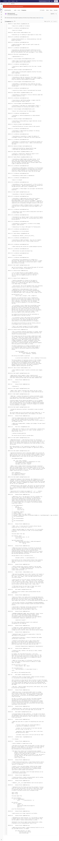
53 (6, 80)
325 (6, 377)
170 (6, 208)
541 (6, 613)
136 (6, 171)
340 (6, 393)
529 (6, 600)
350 (6, 404)
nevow (19, 10)
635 (6, 716)
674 (6, 758)
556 (6, 629)
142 (6, 177)
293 (6, 342)
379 (6, 436)
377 (6, 434)
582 (6, 658)
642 (6, 723)
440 (6, 503)
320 (6, 372)
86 (6, 116)
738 (6, 828)
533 (6, 604)
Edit (51, 21)
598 (6, 675)
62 (6, 90)
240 (6, 284)
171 (6, 209)
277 (6, 325)
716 (6, 804)
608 (6, 686)
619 (6, 698)
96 (6, 127)
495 (6, 563)
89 (6, 119)
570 (6, 645)
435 (6, 497)
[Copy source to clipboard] (45, 21)
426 (6, 487)
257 (6, 303)
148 (6, 184)
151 (6, 187)
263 (6, 309)
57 (6, 84)
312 (6, 363)
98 (6, 129)
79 (6, 108)
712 (6, 800)
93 (6, 124)
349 (6, 403)
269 (6, 316)
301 (6, 351)
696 (6, 782)
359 (6, 414)
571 (6, 646)
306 (6, 356)
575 (6, 650)
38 (6, 64)
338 (6, 391)
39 (6, 65)
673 (6, 757)
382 (6, 439)
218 (6, 260)
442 (6, 505)
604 (6, 682)
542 (6, 614)
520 (6, 590)
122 (6, 155)
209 (6, 250)
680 (6, 765)
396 (6, 455)
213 (6, 255)
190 (6, 230)
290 (6, 339)
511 (6, 580)
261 (6, 307)
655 (6, 737)
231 (6, 274)
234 (6, 278)
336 (6, 389)
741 (6, 831)
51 (6, 78)
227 (6, 270)
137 (6, 172)
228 (6, 271)
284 (6, 332)
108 (6, 140)
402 (6, 461)
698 (6, 784)
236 (6, 280)
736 (6, 826)
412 (6, 472)
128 (6, 162)
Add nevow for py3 (11, 13)
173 (6, 211)
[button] (1, 839)
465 (6, 530)
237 (6, 281)
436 (6, 498)
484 (6, 551)
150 (6, 186)
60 (6, 88)
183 (6, 222)
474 (6, 540)
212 (6, 254)
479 (6, 545)
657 (6, 740)
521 (6, 591)
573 (6, 648)
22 (6, 46)
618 (6, 697)
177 (6, 215)
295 (6, 344)
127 (6, 161)
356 (6, 411)
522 (6, 592)
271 (6, 318)
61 (6, 89)
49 (6, 76)
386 (6, 444)
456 (6, 520)
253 (6, 298)
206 (6, 247)
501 (6, 569)
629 (6, 709)
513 (6, 582)
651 (6, 733)
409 (6, 469)
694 (6, 780)
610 (6, 688)
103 (6, 135)
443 (6, 506)
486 (6, 553)
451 (6, 515)
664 (6, 747)
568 (6, 642)
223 (6, 266)
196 (6, 236)
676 (6, 760)
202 (6, 243)
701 (6, 788)
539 (6, 611)
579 (6, 654)
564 (6, 638)
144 (6, 179)
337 (6, 390)
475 (6, 541)
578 (6, 653)
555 (6, 628)
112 (6, 144)
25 (6, 49)
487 (6, 554)
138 (6, 173)
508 (6, 577)
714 (6, 802)
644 (6, 725)
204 (6, 245)
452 (6, 516)
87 (6, 117)
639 (6, 720)
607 (6, 685)
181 (6, 220)
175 (6, 213)
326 (6, 378)
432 (6, 494)
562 (6, 636)
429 (6, 491)
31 (6, 56)
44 (6, 70)
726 (6, 815)
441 (6, 504)
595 (6, 672)
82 (6, 112)
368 (6, 424)
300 (6, 350)
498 (6, 566)
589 (6, 665)
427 (6, 488)
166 (6, 203)
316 (6, 367)
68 (6, 96)
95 (6, 126)
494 (6, 562)
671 (6, 755)
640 (6, 721)
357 (6, 412)
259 (6, 305)
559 (6, 633)
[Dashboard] (1, 1)
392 (6, 450)
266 (6, 313)
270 (6, 317)
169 (6, 207)
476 (6, 542)
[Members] (1, 22)
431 (6, 493)
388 (6, 446)
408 (6, 468)
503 (6, 571)
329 (6, 381)
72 (6, 101)
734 (6, 824)
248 (6, 293)
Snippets (13, 1)
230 (6, 273)
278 (6, 326)
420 (6, 481)
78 (6, 107)
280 (6, 328)
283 (6, 331)
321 (6, 373)
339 (6, 392)
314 (6, 365)
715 (6, 803)
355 (6, 410)
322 (6, 374)
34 (6, 59)
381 (6, 438)
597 (6, 674)
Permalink (55, 10)
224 (6, 267)
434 (6, 496)
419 (6, 480)
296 (6, 345)
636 (6, 717)
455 (6, 519)
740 (6, 830)
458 (6, 522)
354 (6, 409)
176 (6, 214)
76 (6, 105)
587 (6, 663)
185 (6, 224)
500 (6, 568)
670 (6, 754)
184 (6, 223)
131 (6, 165)
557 (6, 630)
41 (6, 67)
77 (6, 106)
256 (6, 302)
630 (6, 710)
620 (6, 699)
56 (6, 83)
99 (6, 130)
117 (6, 150)
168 (6, 206)
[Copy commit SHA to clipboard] (56, 14)
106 (6, 138)
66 (6, 94)
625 (6, 705)
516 (6, 586)
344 (6, 398)
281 (6, 329)
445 (6, 508)
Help (16, 1)
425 (6, 486)
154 (6, 190)
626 (6, 706)
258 (6, 304)
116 (6, 149)
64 (6, 92)
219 (6, 261)
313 (6, 364)
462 (6, 527)
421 (6, 482)
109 (6, 141)
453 (6, 517)
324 (6, 376)
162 (6, 199)
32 (6, 57)
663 (6, 746)
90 (6, 120)
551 (6, 624)
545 (6, 617)
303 (6, 353)
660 (6, 743)
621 (6, 700)
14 (6, 37)
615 (6, 694)
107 (6, 139)
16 (6, 40)
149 (6, 185)
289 (6, 338)
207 (6, 248)
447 (6, 510)
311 (6, 362)
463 (6, 528)
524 (6, 594)
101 (6, 132)
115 (6, 148)
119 (6, 152)
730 (6, 819)
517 (6, 587)
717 (6, 805)
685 (6, 770)
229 (6, 272)
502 (6, 570)
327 (6, 379)
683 (6, 768)
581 (6, 657)
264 (6, 310)
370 (6, 426)
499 (6, 567)
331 (6, 384)
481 (6, 547)
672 (6, 756)
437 (6, 499)
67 (6, 95)
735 (6, 825)
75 (6, 104)
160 (6, 197)
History (51, 10)
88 (6, 118)
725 (6, 814)
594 (6, 671)
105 (6, 137)
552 (6, 625)
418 (6, 479)
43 (6, 69)
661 (6, 744)
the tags (41, 17)
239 (6, 283)
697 (6, 783)
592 (6, 669)
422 (6, 483)
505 (6, 574)
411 (6, 471)
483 (6, 550)
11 (6, 34)
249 (6, 294)
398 (6, 457)
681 (6, 766)
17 (6, 41)
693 (6, 779)
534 (6, 605)
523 (6, 593)
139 (6, 174)
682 (6, 767)
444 (6, 507)
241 (6, 285)
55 (6, 82)
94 (6, 125)
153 (6, 189)
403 (6, 462)
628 (6, 708)
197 (6, 237)
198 (6, 238)
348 (6, 402)
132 (6, 166)
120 (6, 153)
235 (6, 279)
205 (6, 246)
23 (6, 47)
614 (6, 693)
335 (6, 388)
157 (6, 194)
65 (6, 93)
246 (6, 291)
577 (6, 652)
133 (6, 167)
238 (6, 282)
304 (6, 354)
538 (6, 610)
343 (6, 397)
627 (6, 707)
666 (6, 749)
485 (6, 552)
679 (6, 764)
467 (6, 532)
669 (6, 753)
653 (6, 735)
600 (6, 677)
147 (6, 183)
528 (6, 599)
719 (6, 807)
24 (6, 48)
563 (6, 637)
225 (6, 268)
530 (6, 601)
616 (6, 695)
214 (6, 256)
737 (6, 827)
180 (6, 219)
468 (6, 533)
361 (6, 416)
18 (6, 42)
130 (6, 164)
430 (6, 492)
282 (6, 330)
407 (6, 467)
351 (6, 405)
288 (6, 337)
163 (6, 200)
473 (6, 539)
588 (6, 664)
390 (6, 448)
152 (6, 188)
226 (6, 269)
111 (6, 143)
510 (6, 579)
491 (6, 558)
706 (6, 793)
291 (6, 340)
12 (6, 35)
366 (6, 422)
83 (6, 113)
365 (6, 421)
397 (6, 456)
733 (6, 823)
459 (6, 523)
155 (6, 191)
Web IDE (55, 21)
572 (6, 647)
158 (6, 195)
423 (6, 484)
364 (6, 420)
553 (6, 626)
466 (6, 531)
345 (6, 399)
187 (6, 226)
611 (6, 689)
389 (6, 447)
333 (6, 386)
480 (6, 546)
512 (6, 581)
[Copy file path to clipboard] (14, 21)
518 (6, 588)
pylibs (15, 10)
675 (6, 759)
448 (6, 511)
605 (6, 683)
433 (6, 495)
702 (6, 789)
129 (6, 163)
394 (6, 452)
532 (6, 603)
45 (6, 71)
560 (6, 634)
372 (6, 428)
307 (6, 357)
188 (6, 227)
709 (6, 796)
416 (6, 476)
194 (6, 234)
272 (6, 319)
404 (6, 463)
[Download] (49, 21)
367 (6, 423)
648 (6, 730)
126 (6, 160)
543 (6, 615)
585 (6, 661)
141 (6, 176)
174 (6, 212)
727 (6, 816)
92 (6, 123)
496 (6, 564)
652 (6, 734)
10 (6, 33)
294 (6, 343)
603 (6, 681)
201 (6, 242)
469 (6, 534)
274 (6, 321)
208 (6, 249)
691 (6, 777)
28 (6, 53)
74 (6, 103)
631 (6, 711)
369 (6, 425)
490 (6, 557)
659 (6, 742)
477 (6, 543)
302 (6, 352)
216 (6, 258)
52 (6, 79)
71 (6, 100)
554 (6, 627)
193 (6, 233)
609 (6, 687)
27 (6, 52)
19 (6, 43)
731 (6, 820)
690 (6, 776)
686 (6, 771)
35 (6, 60)
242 (6, 286)
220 (6, 262)
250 (6, 295)
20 (6, 44)
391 (6, 449)
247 (6, 292)
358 (6, 413)
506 (6, 575)
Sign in (56, 1)
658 (6, 741)
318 (6, 369)
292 (6, 341)
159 (6, 196)
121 (6, 154)
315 (6, 366)
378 (6, 435)
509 (6, 578)
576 (6, 651)
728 (6, 817)
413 (6, 473)
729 (6, 818)
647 (6, 729)
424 (6, 485)
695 (6, 781)
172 (6, 210)
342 (6, 396)
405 (6, 464)
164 (6, 201)
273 (6, 320)
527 (6, 598)
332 (6, 385)
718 (6, 806)
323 (6, 375)
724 (6, 813)
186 (6, 225)
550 (6, 623)
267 (6, 314)
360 (6, 415)
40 (6, 66)
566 (6, 640)
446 (6, 509)
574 (6, 649)
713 (6, 801)
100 (6, 131)
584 (6, 660)
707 (6, 794)
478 (6, 544)
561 (6, 635)
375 (6, 432)
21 (6, 45)
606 (6, 684)
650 (6, 732)
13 (6, 36)
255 (6, 301)
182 (6, 221)
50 (6, 77)
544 (6, 616)
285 (6, 333)
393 (6, 451)
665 (6, 748)
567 (6, 641)
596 (6, 673)
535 (6, 606)
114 (6, 147)
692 (6, 778)
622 (6, 701)
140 (6, 175)
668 (6, 752)
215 (6, 257)
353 (6, 408)
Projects (5, 1)
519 (6, 589)
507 (6, 576)
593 (6, 670)
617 (6, 696)
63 (6, 91)
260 (6, 306)
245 (6, 290)
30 (6, 55)
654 (6, 736)
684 (6, 769)
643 (6, 724)
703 (6, 790)
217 (6, 259)
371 (6, 427)
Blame (47, 10)
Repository (13, 3)
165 (6, 202)
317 (6, 368)
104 (6, 136)
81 (6, 111)
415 (6, 475)
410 (6, 470)
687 (6, 772)
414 (6, 474)
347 (6, 401)
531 (6, 602)
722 (6, 811)
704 (6, 791)
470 (6, 535)
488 (6, 555)
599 (6, 676)
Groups (9, 1)
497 (6, 565)
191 (6, 231)
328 (6, 380)
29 (6, 54)
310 (6, 361)
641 (6, 722)
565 (6, 639)
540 (6, 612)
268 (6, 315)
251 (6, 296)
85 (6, 115)
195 (6, 235)
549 (6, 622)
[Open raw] (47, 21)
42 (6, 68)
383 (6, 440)
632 (6, 712)
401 (6, 460)
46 (6, 72)
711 (6, 799)
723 (6, 812)
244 (6, 289)
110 (6, 142)
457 (6, 521)
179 (6, 218)
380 (6, 437)
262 (6, 308)
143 (6, 178)
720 (6, 808)
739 (6, 829)
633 (6, 713)
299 (6, 349)
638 (6, 719)
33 (6, 58)
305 (6, 355)
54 (6, 81)
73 (6, 102)
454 (6, 518)
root (8, 14)
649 (6, 731)
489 (6, 556)
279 (6, 327)
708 (6, 795)
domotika (5, 3)
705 (6, 792)
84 (6, 114)
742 (6, 832)
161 (6, 198)
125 (6, 159)
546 (6, 618)
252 (6, 297)
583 (6, 659)
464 (6, 529)
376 (6, 433)
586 (6, 662)
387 (6, 445)
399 (6, 458)
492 (6, 559)
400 (6, 459)
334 (6, 387)
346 (6, 400)
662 (6, 745)
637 (6, 718)
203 (6, 244)
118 (6, 151)
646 (6, 728)
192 (6, 232)
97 (6, 128)
